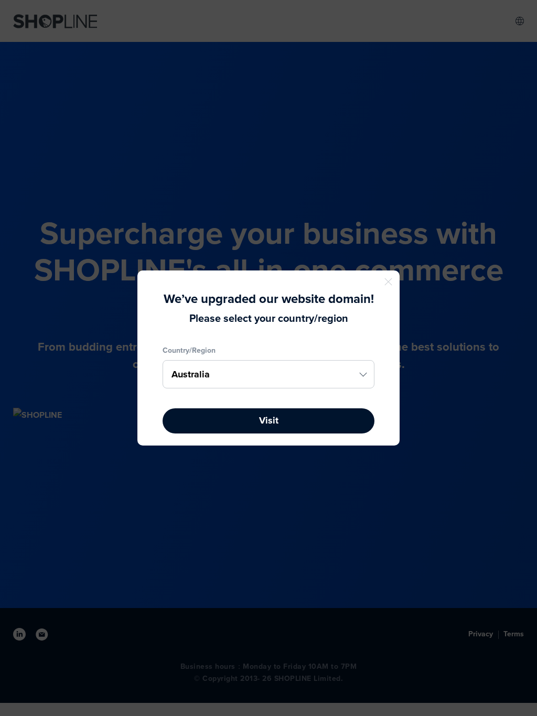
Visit (268, 420)
